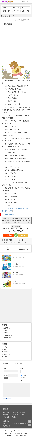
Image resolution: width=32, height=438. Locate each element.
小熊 (23, 242)
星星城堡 (15, 264)
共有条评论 (18, 363)
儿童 (13, 11)
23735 (23, 235)
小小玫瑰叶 (5, 347)
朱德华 (19, 242)
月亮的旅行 (5, 351)
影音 (4, 11)
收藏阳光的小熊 (20, 208)
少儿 (18, 7)
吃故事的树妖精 (7, 335)
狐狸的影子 (8, 211)
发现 (13, 7)
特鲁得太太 (16, 272)
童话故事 (7, 16)
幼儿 (4, 7)
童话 (9, 7)
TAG (27, 7)
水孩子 (5, 330)
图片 (9, 11)
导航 (23, 2)
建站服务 (22, 414)
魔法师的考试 (7, 337)
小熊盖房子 (9, 208)
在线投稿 (22, 412)
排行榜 (27, 11)
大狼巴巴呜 (6, 328)
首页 (2, 16)
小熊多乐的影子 (9, 214)
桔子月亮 (4, 356)
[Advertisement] (16, 43)
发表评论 (17, 20)
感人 (23, 7)
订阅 (15, 235)
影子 (25, 242)
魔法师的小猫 (6, 354)
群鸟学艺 (15, 281)
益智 (23, 11)
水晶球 (4, 349)
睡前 (18, 11)
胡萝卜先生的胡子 (8, 332)
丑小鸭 (15, 255)
